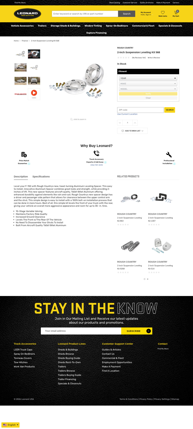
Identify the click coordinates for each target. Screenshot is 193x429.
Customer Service (130, 3)
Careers (176, 3)
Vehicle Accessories (22, 25)
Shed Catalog (114, 3)
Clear (148, 98)
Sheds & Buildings (68, 349)
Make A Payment (163, 3)
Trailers (42, 25)
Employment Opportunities (117, 362)
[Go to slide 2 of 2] (147, 279)
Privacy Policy (146, 399)
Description (21, 176)
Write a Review (154, 58)
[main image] (78, 81)
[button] (93, 14)
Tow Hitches (21, 362)
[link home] (27, 13)
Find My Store (20, 3)
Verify (148, 94)
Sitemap (175, 399)
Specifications (41, 176)
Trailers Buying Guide (69, 375)
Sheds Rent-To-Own (69, 362)
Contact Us (108, 354)
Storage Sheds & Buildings (65, 25)
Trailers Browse (66, 370)
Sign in (148, 15)
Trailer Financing (67, 379)
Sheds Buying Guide (69, 358)
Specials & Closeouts (170, 25)
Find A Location (110, 370)
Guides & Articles (147, 3)
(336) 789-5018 (96, 165)
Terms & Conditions (129, 399)
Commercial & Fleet (143, 25)
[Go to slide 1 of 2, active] (144, 279)
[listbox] (148, 78)
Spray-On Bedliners (117, 25)
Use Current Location (127, 114)
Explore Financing (96, 32)
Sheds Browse (66, 354)
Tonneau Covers (23, 358)
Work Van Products (24, 366)
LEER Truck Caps (23, 349)
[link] (130, 198)
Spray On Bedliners (24, 354)
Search (170, 110)
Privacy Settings (162, 399)
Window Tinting (93, 25)
